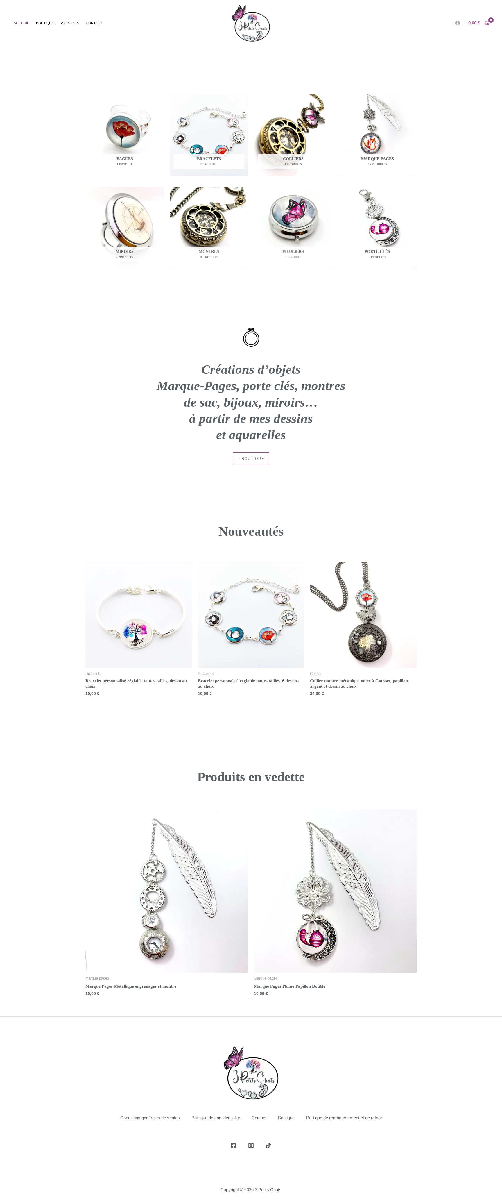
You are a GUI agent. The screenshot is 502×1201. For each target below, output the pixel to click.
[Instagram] (251, 1145)
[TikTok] (268, 1145)
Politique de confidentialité (215, 1117)
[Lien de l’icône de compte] (457, 23)
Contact (94, 23)
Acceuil (21, 23)
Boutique (45, 23)
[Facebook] (233, 1145)
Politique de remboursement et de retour (344, 1117)
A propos (70, 23)
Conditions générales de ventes (150, 1117)
